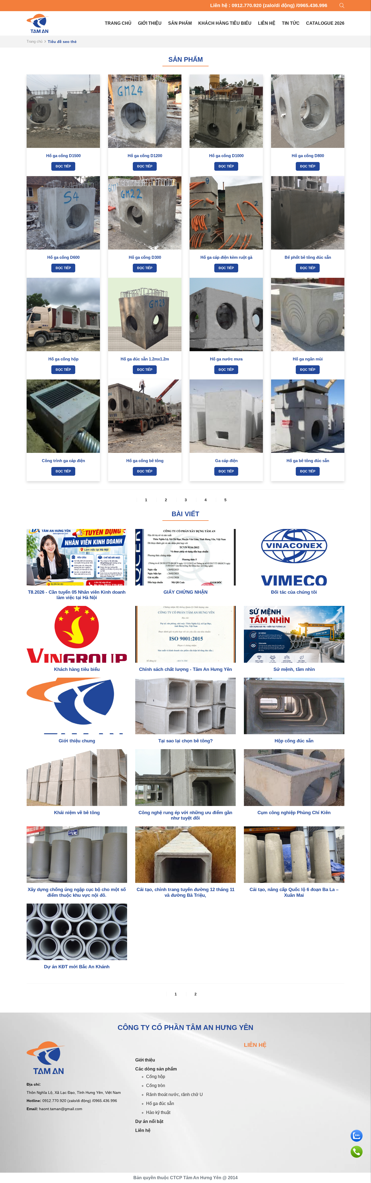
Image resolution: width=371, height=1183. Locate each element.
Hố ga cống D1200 (145, 155)
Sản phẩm (180, 23)
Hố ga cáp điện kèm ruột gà (226, 257)
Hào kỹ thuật (158, 1112)
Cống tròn (155, 1085)
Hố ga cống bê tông (145, 460)
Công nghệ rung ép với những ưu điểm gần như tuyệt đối (185, 815)
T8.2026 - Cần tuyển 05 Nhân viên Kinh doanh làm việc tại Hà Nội (76, 595)
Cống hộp (155, 1076)
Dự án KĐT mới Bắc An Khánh (76, 966)
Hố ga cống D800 (308, 155)
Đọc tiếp (63, 166)
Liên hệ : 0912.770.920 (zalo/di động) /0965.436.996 (268, 5)
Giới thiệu (150, 23)
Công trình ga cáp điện (63, 460)
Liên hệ (266, 23)
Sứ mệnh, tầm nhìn (294, 669)
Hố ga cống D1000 (226, 155)
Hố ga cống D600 (63, 257)
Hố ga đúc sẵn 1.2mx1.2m (145, 359)
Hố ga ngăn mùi (308, 359)
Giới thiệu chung (77, 740)
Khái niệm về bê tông (77, 812)
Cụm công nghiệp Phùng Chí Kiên (294, 812)
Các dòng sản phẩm (156, 1069)
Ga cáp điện (226, 460)
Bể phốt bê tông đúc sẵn (308, 257)
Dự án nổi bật (149, 1121)
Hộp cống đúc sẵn (294, 740)
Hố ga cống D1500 (63, 155)
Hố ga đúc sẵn (160, 1103)
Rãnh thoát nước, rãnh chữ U (174, 1094)
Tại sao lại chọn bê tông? (185, 740)
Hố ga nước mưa (226, 359)
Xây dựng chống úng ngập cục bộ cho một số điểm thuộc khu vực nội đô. (77, 892)
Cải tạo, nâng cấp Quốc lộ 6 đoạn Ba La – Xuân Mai (294, 892)
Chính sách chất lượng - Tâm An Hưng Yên (185, 669)
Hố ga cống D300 (145, 257)
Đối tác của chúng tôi (294, 592)
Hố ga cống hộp (63, 359)
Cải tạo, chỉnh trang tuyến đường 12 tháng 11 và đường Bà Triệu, (185, 892)
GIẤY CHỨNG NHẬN (185, 592)
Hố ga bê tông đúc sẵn (308, 460)
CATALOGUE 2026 (325, 23)
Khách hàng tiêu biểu (224, 23)
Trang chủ (118, 23)
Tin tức (291, 23)
